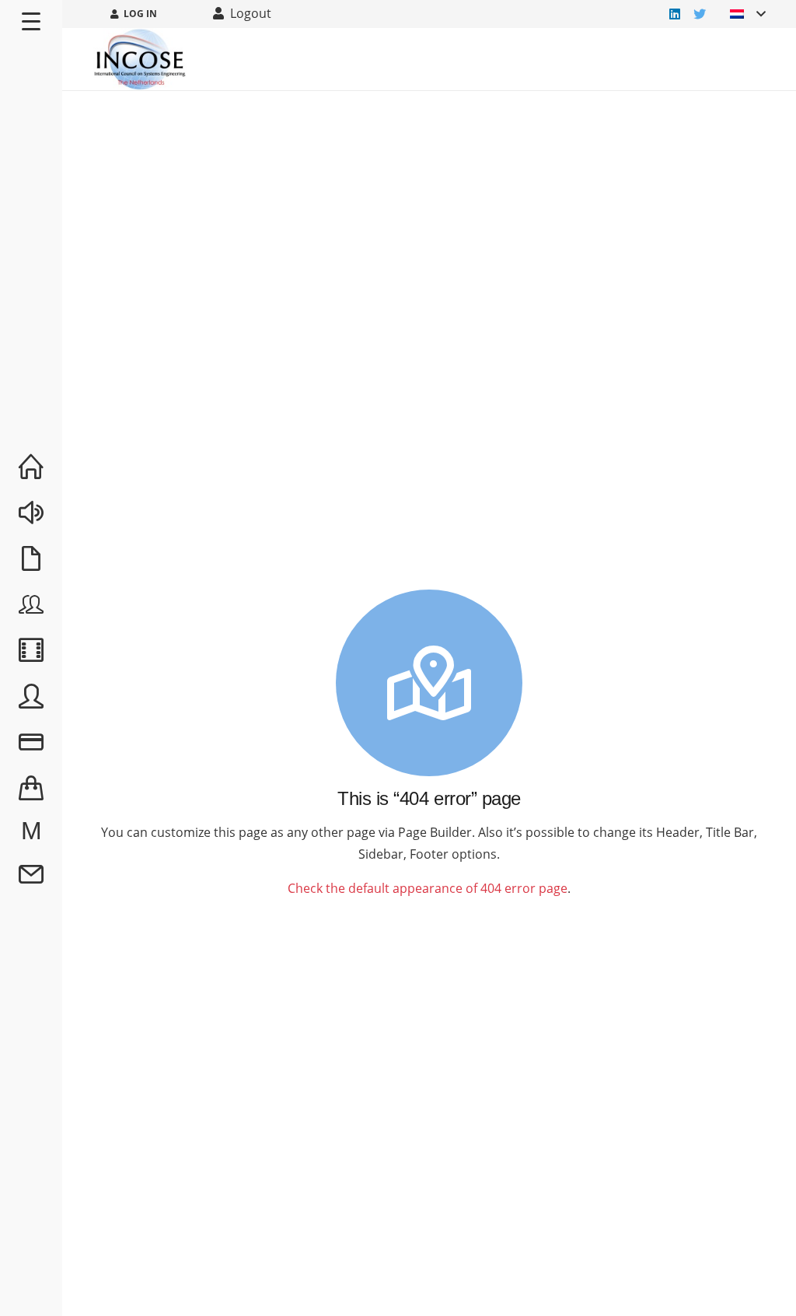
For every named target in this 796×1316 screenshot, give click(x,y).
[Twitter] (699, 14)
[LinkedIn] (674, 14)
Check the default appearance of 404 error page (427, 888)
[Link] (140, 59)
